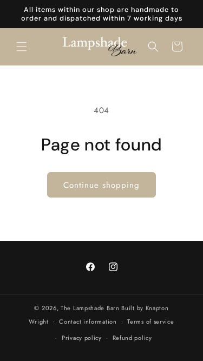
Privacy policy (82, 337)
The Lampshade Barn (91, 308)
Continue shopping (101, 185)
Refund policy (132, 337)
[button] (22, 46)
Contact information (87, 321)
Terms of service (150, 321)
